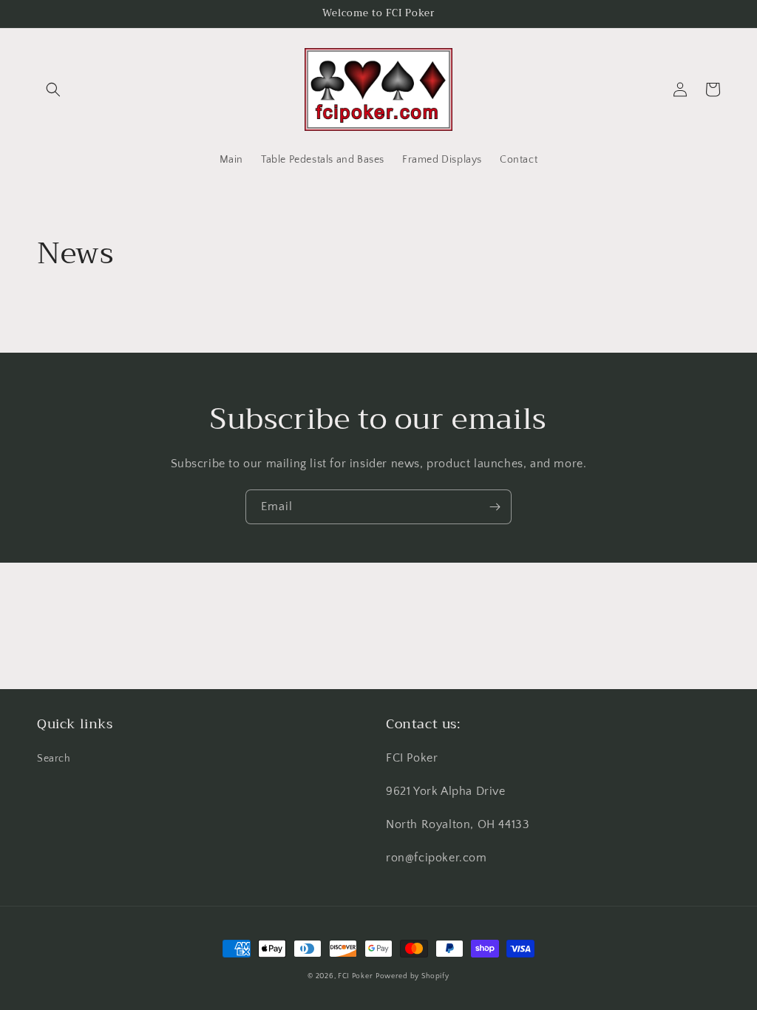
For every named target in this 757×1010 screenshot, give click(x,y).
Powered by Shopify (412, 976)
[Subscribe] (494, 506)
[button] (53, 89)
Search (54, 759)
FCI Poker (355, 976)
